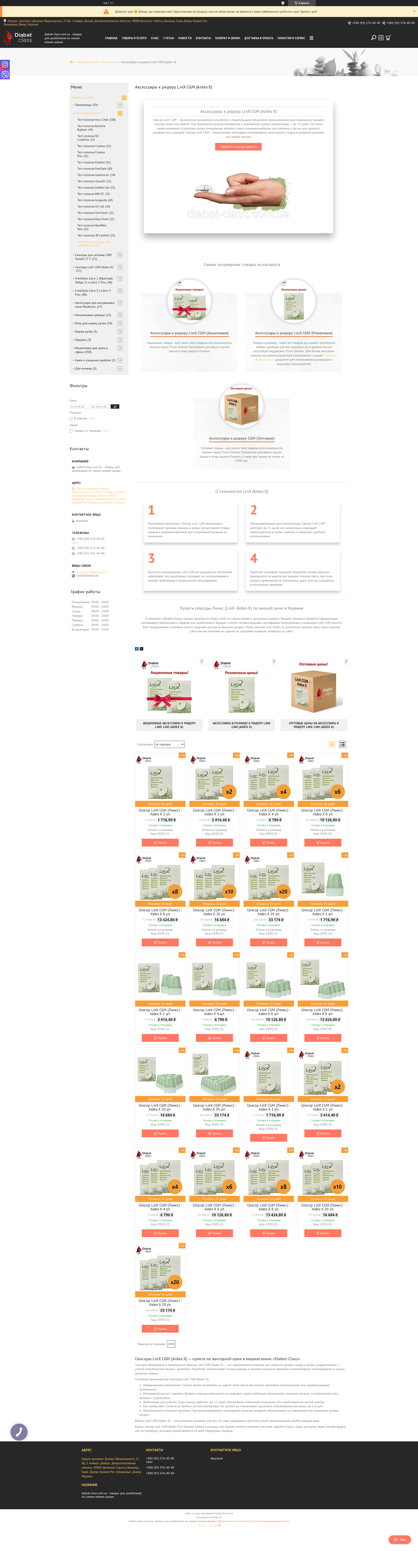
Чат (403, 1539)
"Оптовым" (330, 355)
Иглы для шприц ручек (90, 323)
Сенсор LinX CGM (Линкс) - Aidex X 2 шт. (160, 1012)
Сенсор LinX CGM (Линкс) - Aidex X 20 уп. (268, 912)
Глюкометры (83, 105)
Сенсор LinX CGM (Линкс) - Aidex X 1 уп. (160, 812)
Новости (185, 38)
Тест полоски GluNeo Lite (93, 187)
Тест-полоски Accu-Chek (92, 120)
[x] (141, 649)
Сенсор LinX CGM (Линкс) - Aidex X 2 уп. (214, 812)
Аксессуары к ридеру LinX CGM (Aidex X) (93, 243)
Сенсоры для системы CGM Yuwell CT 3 (93, 257)
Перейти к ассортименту (238, 146)
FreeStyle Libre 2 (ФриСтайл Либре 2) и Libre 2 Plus (94, 280)
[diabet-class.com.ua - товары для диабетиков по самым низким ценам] (22, 38)
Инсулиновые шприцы (90, 315)
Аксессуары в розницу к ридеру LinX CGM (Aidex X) (241, 725)
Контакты (203, 38)
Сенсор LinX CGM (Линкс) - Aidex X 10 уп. (214, 912)
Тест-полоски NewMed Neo (91, 227)
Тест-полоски (109, 62)
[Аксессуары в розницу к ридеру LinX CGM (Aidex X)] (241, 688)
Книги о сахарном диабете (93, 360)
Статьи (168, 38)
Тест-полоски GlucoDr (91, 181)
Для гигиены (83, 368)
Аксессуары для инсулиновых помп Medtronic (95, 305)
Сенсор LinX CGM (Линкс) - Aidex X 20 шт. (214, 1107)
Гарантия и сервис (291, 38)
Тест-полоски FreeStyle (91, 169)
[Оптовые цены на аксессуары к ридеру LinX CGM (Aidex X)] (314, 688)
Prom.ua (228, 1513)
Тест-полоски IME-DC (90, 194)
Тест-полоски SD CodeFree (88, 138)
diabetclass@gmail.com (91, 572)
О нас (155, 38)
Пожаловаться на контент (232, 1521)
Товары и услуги (134, 38)
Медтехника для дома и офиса (91, 350)
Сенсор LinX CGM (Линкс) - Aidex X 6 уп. (323, 812)
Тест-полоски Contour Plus (91, 154)
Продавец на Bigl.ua (209, 1517)
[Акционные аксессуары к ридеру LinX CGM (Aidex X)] (169, 688)
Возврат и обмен (227, 38)
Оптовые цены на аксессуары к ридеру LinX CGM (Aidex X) (314, 725)
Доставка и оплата (258, 38)
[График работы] (381, 37)
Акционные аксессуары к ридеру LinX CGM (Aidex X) (169, 725)
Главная (111, 38)
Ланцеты (80, 340)
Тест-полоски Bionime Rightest (91, 128)
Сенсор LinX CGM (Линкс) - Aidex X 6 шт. (268, 1012)
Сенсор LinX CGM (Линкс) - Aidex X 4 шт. (214, 1012)
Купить (162, 843)
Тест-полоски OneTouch (92, 213)
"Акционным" (266, 359)
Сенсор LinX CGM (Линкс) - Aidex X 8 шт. (323, 1012)
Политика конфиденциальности (270, 1521)
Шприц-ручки (84, 331)
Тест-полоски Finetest (91, 162)
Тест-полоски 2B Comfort (93, 235)
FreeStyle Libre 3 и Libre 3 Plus (93, 292)
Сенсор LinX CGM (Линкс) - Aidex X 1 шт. (323, 912)
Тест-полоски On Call (90, 206)
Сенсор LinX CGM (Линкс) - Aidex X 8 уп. (160, 912)
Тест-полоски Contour (91, 146)
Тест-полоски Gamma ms (93, 175)
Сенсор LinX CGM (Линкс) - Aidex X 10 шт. (160, 1107)
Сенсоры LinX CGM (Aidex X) (94, 267)
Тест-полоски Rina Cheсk (92, 219)
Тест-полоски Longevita (92, 200)
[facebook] (137, 649)
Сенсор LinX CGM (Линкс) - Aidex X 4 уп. (268, 812)
